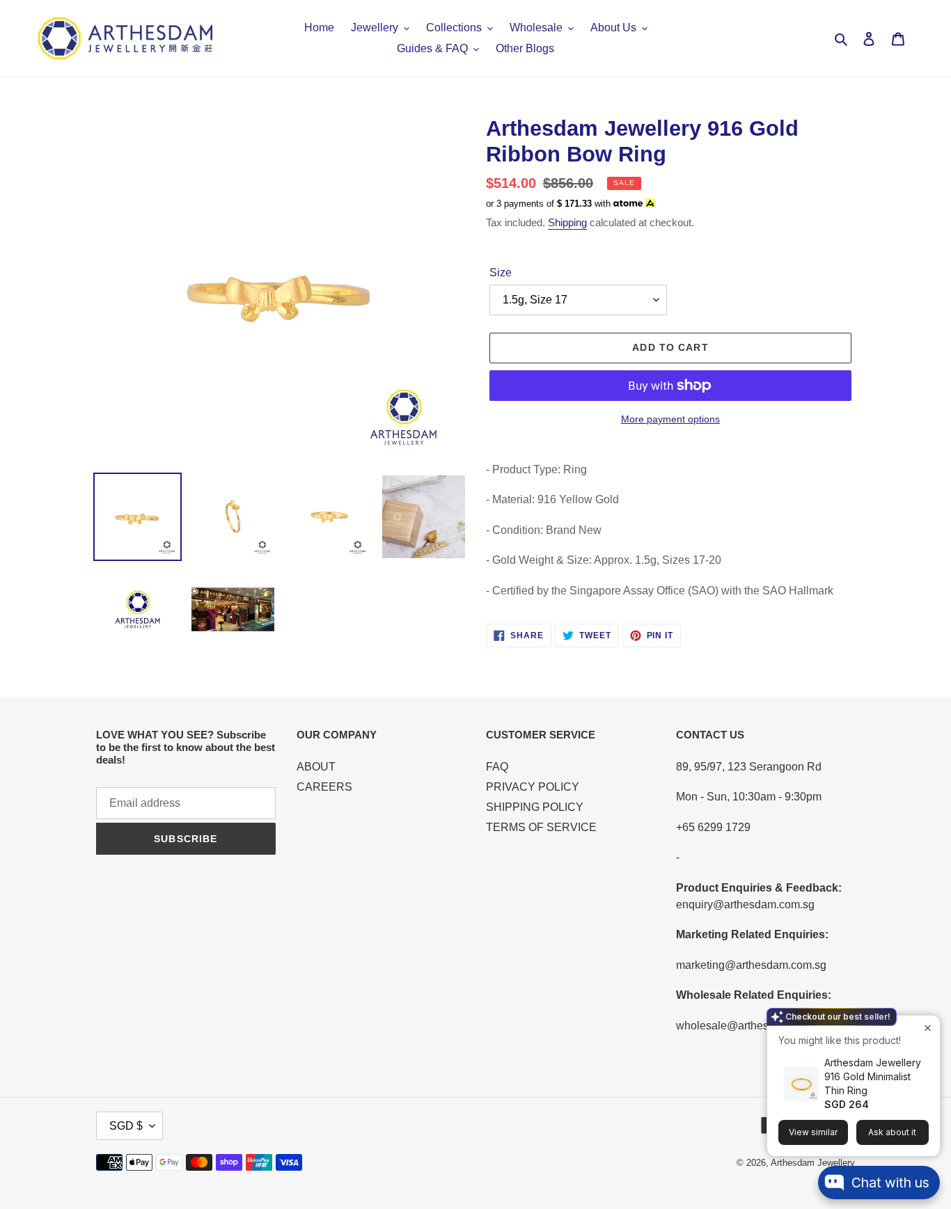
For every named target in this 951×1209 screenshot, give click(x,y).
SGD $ (126, 1126)
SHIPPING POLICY (534, 807)
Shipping (567, 222)
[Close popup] (928, 1028)
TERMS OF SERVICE (541, 827)
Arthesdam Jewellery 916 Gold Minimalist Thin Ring (872, 1076)
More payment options (670, 419)
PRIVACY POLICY (532, 787)
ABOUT (316, 767)
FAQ (497, 767)
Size (500, 272)
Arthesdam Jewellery (813, 1162)
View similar (813, 1132)
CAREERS (324, 787)
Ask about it (892, 1132)
